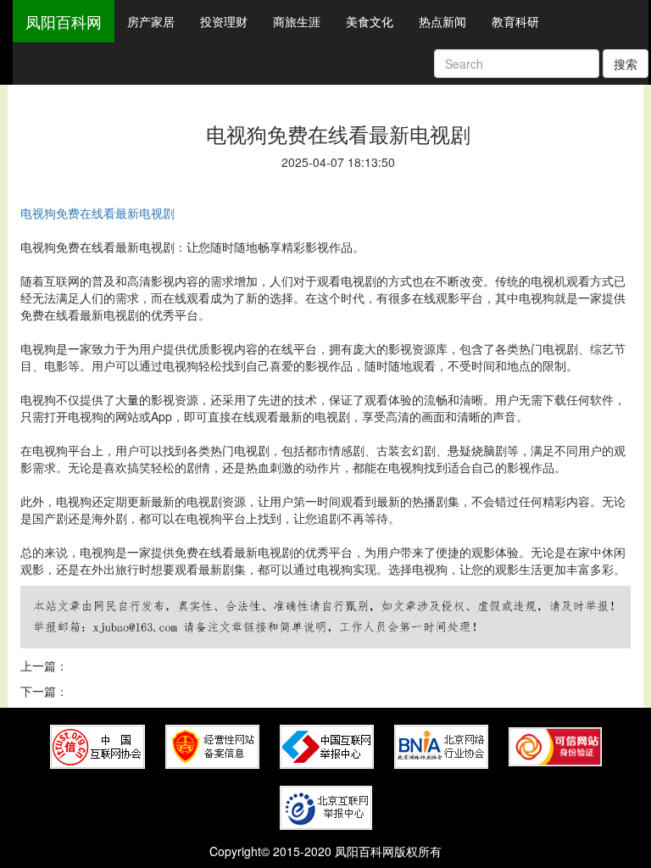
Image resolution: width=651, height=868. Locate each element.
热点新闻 (442, 21)
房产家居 (151, 21)
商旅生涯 (296, 21)
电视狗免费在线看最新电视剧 (97, 212)
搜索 (625, 63)
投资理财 (224, 21)
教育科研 (515, 21)
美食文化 (369, 21)
